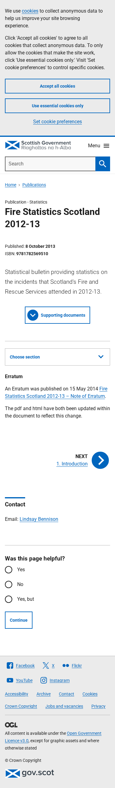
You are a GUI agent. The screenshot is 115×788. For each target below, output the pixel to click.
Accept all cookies (57, 86)
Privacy (98, 706)
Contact (66, 693)
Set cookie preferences (57, 122)
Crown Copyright (21, 706)
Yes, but (25, 599)
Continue (19, 620)
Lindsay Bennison (39, 519)
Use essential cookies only (57, 105)
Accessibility (16, 693)
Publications (34, 184)
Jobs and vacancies (64, 706)
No (20, 584)
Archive (43, 693)
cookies (30, 11)
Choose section (25, 356)
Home (10, 184)
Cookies (90, 693)
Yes (21, 569)
